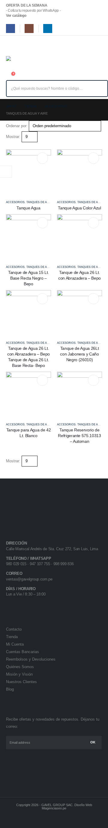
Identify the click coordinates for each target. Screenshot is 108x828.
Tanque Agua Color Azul (79, 208)
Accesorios (15, 202)
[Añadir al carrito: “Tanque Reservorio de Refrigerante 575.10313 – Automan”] (93, 380)
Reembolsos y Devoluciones (31, 659)
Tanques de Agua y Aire (44, 202)
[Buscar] (99, 88)
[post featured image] (28, 172)
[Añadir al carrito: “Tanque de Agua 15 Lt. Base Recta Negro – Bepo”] (42, 222)
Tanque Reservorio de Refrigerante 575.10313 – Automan (79, 436)
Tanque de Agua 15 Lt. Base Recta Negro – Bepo (28, 278)
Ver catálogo (16, 16)
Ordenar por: (17, 126)
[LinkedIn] (47, 28)
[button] (8, 145)
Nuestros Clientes (21, 682)
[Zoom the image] (25, 501)
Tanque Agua (28, 208)
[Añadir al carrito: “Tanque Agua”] (42, 158)
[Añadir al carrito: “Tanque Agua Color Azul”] (93, 158)
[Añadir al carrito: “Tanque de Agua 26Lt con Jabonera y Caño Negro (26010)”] (93, 298)
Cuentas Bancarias (22, 652)
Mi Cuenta (15, 644)
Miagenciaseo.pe (54, 808)
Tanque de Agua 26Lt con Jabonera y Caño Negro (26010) (79, 354)
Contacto (14, 629)
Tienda (12, 636)
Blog (10, 689)
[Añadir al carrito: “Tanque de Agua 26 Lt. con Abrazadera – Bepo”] (93, 222)
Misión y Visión (19, 674)
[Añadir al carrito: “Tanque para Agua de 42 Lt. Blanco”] (42, 380)
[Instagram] (29, 28)
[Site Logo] (19, 62)
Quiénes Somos (20, 666)
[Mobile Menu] (10, 45)
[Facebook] (10, 28)
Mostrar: (13, 136)
